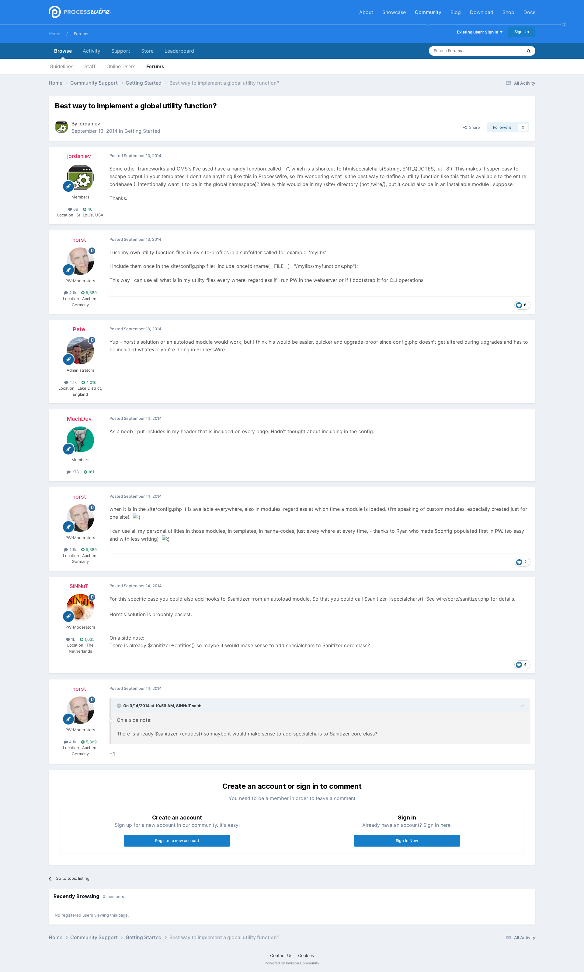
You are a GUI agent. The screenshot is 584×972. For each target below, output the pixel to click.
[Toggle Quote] (119, 705)
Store (147, 51)
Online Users (120, 66)
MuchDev (79, 419)
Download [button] (481, 12)
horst (79, 240)
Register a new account (177, 840)
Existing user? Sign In (478, 32)
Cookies (306, 955)
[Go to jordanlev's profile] (61, 126)
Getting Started (142, 131)
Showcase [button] (394, 12)
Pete (79, 329)
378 (75, 471)
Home (54, 33)
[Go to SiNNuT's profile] (80, 607)
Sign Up (521, 31)
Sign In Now (407, 840)
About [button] (366, 12)
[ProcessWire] (79, 12)
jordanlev (89, 124)
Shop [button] (508, 12)
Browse (63, 51)
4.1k (72, 292)
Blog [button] (455, 12)
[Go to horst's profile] (80, 261)
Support (120, 51)
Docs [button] (529, 12)
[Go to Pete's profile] (80, 350)
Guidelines (61, 66)
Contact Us (281, 955)
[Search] (528, 51)
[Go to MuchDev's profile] (80, 440)
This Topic (505, 50)
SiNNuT (79, 586)
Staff (90, 66)
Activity (91, 51)
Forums (81, 33)
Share (473, 127)
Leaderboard (179, 51)
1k (72, 639)
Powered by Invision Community (292, 963)
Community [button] (428, 12)
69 (75, 209)
